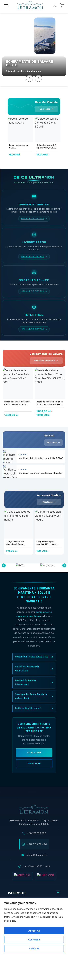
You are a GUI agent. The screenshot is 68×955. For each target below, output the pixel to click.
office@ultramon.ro (36, 855)
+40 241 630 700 (36, 833)
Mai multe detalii (32, 218)
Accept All (34, 930)
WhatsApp (34, 763)
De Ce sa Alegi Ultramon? (28, 708)
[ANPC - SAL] (22, 876)
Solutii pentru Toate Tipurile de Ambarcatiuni (31, 696)
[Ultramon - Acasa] (30, 5)
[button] (4, 565)
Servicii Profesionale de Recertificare (27, 668)
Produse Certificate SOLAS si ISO (31, 656)
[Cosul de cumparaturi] (61, 5)
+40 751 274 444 (37, 844)
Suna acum (34, 752)
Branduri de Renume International (25, 682)
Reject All (34, 948)
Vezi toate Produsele (46, 360)
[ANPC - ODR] (45, 876)
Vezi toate (46, 109)
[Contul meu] (54, 5)
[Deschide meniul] (6, 5)
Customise (34, 939)
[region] (34, 926)
